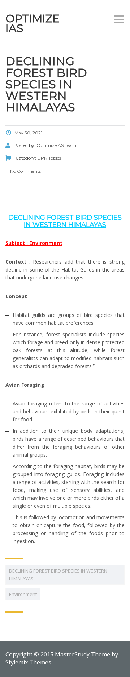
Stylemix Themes (28, 662)
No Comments (25, 171)
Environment (23, 594)
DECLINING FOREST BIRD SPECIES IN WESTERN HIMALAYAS (58, 575)
